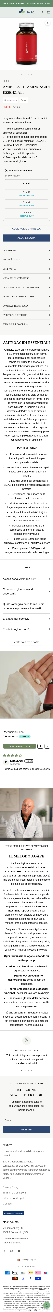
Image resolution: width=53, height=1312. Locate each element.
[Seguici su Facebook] (4, 1251)
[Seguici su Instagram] (11, 1251)
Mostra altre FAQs (26, 642)
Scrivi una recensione (20, 746)
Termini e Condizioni (14, 1192)
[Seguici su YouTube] (19, 1251)
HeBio (6, 81)
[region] (26, 1051)
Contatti (7, 1203)
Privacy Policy (11, 1187)
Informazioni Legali (13, 1198)
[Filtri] (40, 746)
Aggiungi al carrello (26, 229)
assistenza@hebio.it (22, 1161)
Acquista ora (27, 238)
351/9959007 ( (24, 1165)
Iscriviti (26, 1129)
